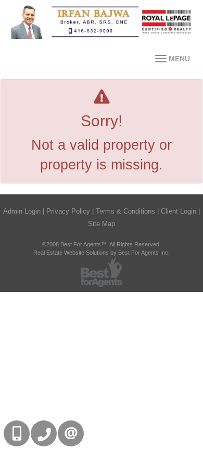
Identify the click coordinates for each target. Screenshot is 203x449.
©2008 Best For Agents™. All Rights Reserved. (101, 244)
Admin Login (22, 211)
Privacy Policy (68, 211)
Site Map (101, 224)
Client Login (178, 211)
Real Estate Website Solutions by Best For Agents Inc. (101, 252)
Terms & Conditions (125, 211)
